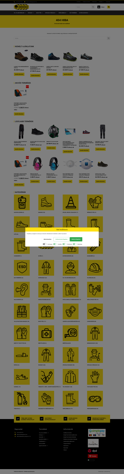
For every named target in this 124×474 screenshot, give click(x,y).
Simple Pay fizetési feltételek (69, 437)
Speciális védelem (50, 12)
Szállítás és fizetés (86, 1)
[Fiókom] (98, 7)
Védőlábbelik (62, 12)
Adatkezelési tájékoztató (68, 441)
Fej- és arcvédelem (19, 12)
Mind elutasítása (47, 239)
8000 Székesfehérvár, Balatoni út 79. (24, 436)
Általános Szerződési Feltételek (70, 439)
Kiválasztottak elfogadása (62, 239)
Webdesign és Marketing (104, 471)
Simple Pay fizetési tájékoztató (70, 435)
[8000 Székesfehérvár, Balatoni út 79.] (15, 436)
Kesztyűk (38, 12)
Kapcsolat (108, 1)
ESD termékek (73, 12)
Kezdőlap (78, 1)
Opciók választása (19, 74)
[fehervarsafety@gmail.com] (24, 1)
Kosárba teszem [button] (51, 148)
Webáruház (94, 1)
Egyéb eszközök (83, 12)
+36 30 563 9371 (19, 1)
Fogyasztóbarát (67, 443)
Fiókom (102, 7)
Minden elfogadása (76, 239)
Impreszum (65, 445)
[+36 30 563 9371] (14, 1)
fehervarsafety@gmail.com (31, 1)
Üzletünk (100, 1)
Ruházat (30, 12)
